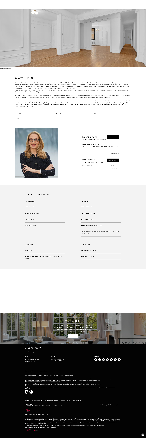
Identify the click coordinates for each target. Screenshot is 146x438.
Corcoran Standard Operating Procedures (47, 375)
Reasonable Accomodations (66, 375)
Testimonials (65, 401)
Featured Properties (51, 401)
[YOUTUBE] (111, 359)
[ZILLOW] (119, 359)
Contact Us (77, 401)
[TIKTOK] (115, 359)
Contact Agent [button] (113, 137)
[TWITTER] (107, 359)
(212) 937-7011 (86, 146)
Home (27, 401)
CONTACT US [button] (73, 336)
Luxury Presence (58, 405)
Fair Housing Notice (30, 375)
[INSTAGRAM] (99, 359)
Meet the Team (37, 401)
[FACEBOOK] (95, 359)
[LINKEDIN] (103, 359)
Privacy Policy (116, 405)
